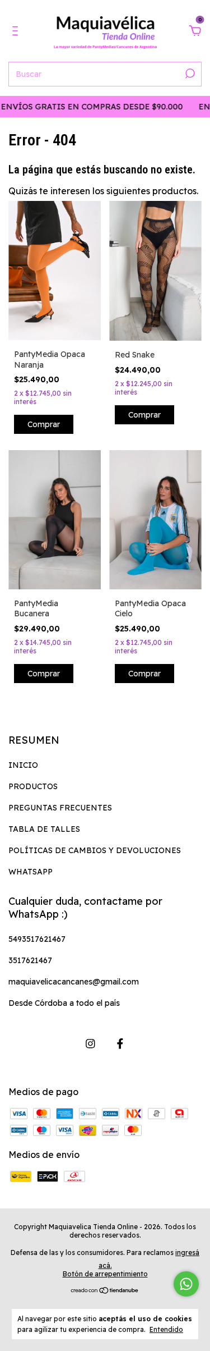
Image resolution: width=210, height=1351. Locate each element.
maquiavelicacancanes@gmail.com (73, 982)
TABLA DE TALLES (44, 829)
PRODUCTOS (33, 786)
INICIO (23, 765)
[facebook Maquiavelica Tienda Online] (120, 1043)
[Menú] (17, 31)
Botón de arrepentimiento (105, 1274)
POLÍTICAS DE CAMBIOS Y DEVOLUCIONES (94, 850)
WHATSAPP (30, 872)
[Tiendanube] (105, 1291)
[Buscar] (189, 73)
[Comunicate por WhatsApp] (186, 1284)
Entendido (166, 1329)
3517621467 (30, 960)
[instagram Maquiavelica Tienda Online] (90, 1043)
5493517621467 (37, 939)
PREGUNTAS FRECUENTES (60, 808)
